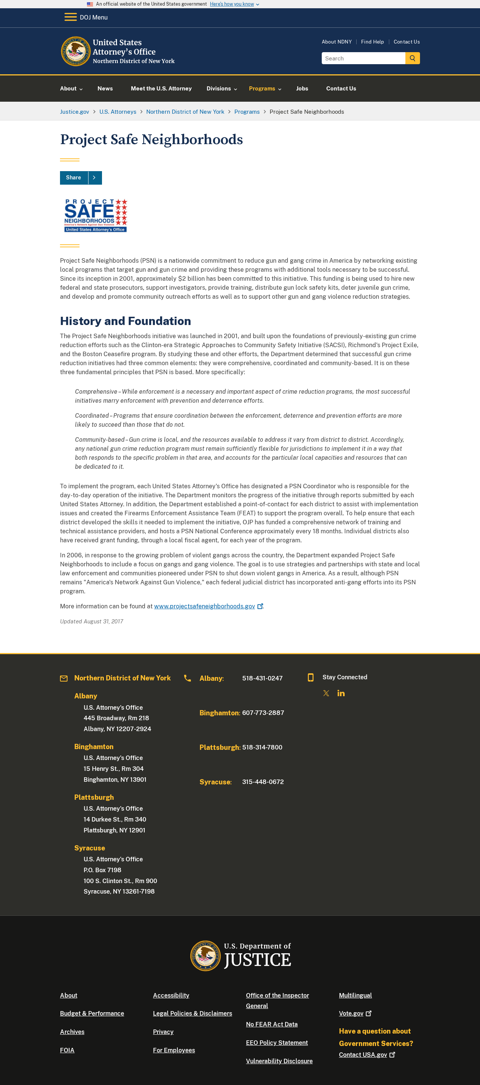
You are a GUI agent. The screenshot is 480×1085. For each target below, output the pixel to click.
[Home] (121, 65)
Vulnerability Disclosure (279, 1061)
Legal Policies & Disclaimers (192, 1013)
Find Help (372, 42)
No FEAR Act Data (272, 1024)
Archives (72, 1031)
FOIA (67, 1050)
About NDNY (337, 42)
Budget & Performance (92, 1013)
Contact (363, 1054)
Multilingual (355, 995)
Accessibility (171, 995)
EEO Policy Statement (277, 1042)
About (68, 995)
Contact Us (407, 42)
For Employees (174, 1050)
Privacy (163, 1031)
